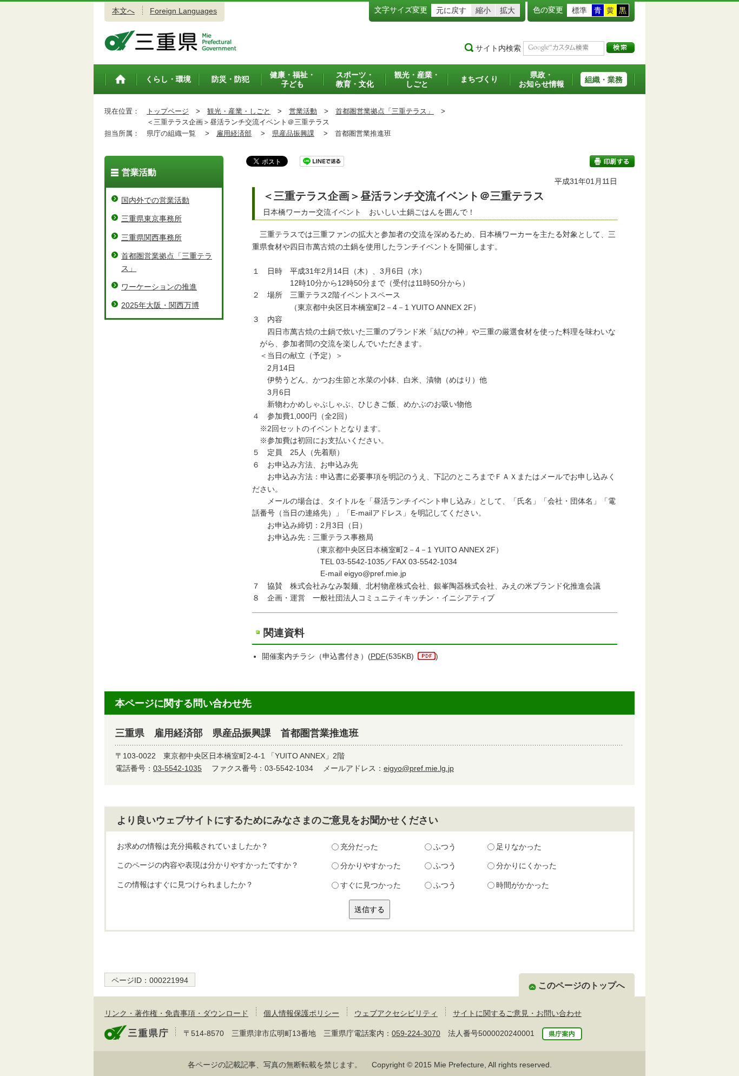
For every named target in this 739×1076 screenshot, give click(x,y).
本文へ (123, 10)
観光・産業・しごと (238, 111)
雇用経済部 (234, 133)
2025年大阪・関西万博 (160, 305)
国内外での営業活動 (155, 200)
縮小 (483, 10)
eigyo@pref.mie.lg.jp (419, 768)
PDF (378, 656)
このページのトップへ (581, 985)
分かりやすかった (370, 865)
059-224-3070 (416, 1033)
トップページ (168, 111)
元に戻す (451, 10)
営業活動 (303, 111)
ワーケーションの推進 (159, 286)
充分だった (359, 846)
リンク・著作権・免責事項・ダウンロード (176, 1013)
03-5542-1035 (177, 768)
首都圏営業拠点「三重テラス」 (384, 111)
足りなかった (519, 846)
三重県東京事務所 (151, 218)
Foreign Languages (183, 10)
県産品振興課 (293, 133)
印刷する (612, 161)
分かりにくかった (526, 865)
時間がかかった (522, 885)
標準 (579, 10)
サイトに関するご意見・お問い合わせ (517, 1013)
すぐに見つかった (370, 885)
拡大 (507, 10)
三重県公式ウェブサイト (170, 40)
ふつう (444, 846)
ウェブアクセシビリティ (396, 1013)
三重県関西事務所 (151, 237)
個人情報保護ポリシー (301, 1013)
